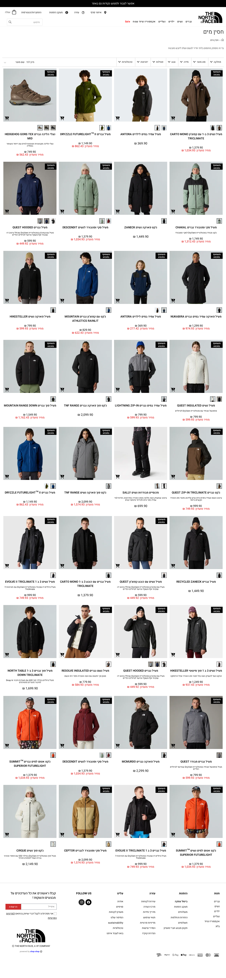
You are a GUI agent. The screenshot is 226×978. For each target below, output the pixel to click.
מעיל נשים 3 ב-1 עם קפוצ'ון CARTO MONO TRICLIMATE (196, 136)
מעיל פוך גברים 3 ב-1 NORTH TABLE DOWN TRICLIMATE (30, 673)
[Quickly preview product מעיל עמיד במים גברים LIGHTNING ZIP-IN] (117, 389)
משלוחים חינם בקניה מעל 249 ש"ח (113, 3)
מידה (186, 62)
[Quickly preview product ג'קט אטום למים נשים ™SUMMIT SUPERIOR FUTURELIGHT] (173, 834)
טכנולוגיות (127, 62)
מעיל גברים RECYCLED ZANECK (196, 582)
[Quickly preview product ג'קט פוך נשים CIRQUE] (6, 834)
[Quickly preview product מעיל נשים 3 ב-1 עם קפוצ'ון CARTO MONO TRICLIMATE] (173, 118)
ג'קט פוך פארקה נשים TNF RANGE (85, 492)
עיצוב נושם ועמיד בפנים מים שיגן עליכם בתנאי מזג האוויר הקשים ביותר (196, 499)
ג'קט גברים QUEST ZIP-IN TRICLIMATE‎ (196, 492)
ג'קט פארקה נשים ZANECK (140, 227)
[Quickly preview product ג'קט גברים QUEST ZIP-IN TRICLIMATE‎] (173, 476)
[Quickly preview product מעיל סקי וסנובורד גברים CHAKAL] (173, 211)
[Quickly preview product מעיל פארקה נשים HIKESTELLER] (6, 300)
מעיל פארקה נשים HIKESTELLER (30, 316)
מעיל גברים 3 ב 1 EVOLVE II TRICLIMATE (140, 851)
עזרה (152, 893)
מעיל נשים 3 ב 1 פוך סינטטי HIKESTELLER (196, 671)
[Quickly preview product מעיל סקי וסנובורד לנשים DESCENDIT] (62, 211)
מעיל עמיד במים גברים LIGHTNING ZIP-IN (140, 405)
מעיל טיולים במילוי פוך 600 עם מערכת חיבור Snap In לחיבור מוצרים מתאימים (30, 681)
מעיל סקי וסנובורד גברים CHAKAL (196, 227)
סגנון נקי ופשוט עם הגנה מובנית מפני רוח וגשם (85, 676)
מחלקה (217, 62)
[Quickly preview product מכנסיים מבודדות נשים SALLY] (117, 476)
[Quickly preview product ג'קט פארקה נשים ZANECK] (117, 211)
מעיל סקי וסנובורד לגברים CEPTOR (85, 851)
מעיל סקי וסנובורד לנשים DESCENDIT (85, 227)
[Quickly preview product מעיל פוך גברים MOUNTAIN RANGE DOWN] (6, 389)
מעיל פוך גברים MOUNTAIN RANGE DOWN (30, 405)
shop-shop (34, 951)
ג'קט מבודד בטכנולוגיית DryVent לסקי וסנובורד (196, 232)
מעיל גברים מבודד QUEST (196, 762)
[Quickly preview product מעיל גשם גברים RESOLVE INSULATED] (62, 654)
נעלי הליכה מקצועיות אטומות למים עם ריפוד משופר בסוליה (30, 144)
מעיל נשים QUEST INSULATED (196, 405)
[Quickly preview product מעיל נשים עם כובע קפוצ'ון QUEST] (117, 565)
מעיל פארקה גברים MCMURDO (140, 762)
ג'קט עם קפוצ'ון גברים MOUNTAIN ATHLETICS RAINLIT (85, 318)
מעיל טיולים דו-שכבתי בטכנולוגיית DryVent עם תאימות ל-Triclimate (30, 588)
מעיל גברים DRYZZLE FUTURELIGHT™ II (85, 134)
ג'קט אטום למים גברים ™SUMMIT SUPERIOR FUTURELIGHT (29, 764)
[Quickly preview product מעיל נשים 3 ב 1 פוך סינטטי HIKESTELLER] (173, 654)
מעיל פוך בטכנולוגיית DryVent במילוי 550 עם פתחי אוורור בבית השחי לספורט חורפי (30, 857)
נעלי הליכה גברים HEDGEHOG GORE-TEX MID (30, 136)
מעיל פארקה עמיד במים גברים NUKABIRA (196, 316)
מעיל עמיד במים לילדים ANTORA (140, 134)
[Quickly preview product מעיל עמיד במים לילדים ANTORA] (117, 118)
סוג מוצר (201, 62)
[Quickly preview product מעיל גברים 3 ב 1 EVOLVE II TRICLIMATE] (117, 834)
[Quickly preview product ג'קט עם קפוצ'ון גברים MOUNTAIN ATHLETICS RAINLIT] (62, 300)
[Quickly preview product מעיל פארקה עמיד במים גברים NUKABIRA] (173, 300)
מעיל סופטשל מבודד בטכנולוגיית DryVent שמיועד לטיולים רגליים (196, 768)
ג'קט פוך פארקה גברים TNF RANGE (85, 405)
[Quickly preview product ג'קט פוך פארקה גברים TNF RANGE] (62, 389)
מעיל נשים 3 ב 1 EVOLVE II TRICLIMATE (30, 582)
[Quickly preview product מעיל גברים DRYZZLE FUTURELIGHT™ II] (62, 118)
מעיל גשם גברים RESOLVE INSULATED (85, 671)
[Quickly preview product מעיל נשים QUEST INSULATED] (173, 389)
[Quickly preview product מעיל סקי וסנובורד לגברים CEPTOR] (62, 834)
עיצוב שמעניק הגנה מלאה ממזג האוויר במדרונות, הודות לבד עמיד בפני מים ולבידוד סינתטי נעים (140, 499)
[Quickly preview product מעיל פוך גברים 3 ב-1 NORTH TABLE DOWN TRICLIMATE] (6, 654)
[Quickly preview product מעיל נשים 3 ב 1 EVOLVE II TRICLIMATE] (6, 565)
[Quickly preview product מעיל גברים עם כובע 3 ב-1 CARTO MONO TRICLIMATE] (62, 565)
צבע (173, 62)
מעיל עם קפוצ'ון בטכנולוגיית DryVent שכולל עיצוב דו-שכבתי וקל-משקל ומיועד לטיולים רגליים (30, 233)
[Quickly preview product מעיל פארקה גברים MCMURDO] (117, 745)
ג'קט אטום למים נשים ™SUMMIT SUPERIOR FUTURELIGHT (196, 853)
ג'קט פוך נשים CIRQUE (30, 851)
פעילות (159, 62)
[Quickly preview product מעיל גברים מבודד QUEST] (173, 745)
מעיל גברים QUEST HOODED (30, 227)
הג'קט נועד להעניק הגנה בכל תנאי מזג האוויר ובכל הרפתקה (196, 676)
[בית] (222, 40)
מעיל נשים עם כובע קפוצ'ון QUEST (141, 582)
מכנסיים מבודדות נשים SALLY (141, 492)
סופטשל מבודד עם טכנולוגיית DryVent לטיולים (196, 410)
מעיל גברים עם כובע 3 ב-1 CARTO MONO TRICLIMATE (85, 584)
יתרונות (144, 62)
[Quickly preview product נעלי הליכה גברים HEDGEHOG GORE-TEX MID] (6, 118)
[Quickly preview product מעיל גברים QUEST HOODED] (6, 211)
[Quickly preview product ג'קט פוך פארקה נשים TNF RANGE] (62, 476)
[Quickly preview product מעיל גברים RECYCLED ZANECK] (173, 565)
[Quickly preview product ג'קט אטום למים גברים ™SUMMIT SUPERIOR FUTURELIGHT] (6, 745)
